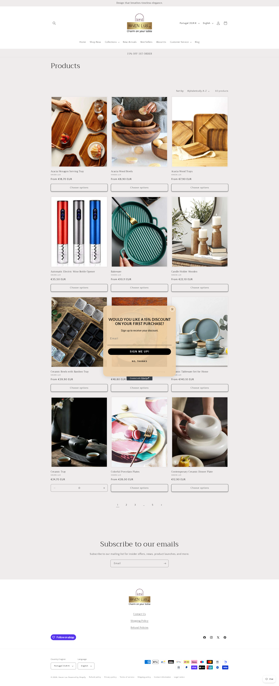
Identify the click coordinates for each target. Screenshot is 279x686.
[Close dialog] (172, 309)
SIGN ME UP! (139, 351)
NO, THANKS (139, 361)
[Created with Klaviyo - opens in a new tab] (139, 378)
